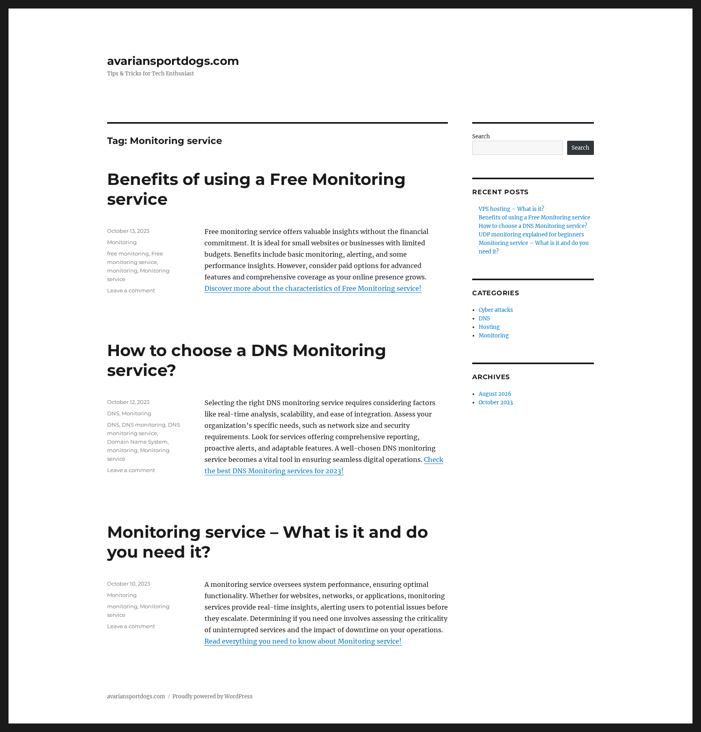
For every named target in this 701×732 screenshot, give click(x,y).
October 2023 (496, 402)
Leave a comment (131, 290)
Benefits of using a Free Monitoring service (534, 217)
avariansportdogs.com (173, 61)
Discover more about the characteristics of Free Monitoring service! (312, 288)
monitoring (122, 270)
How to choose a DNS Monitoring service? (533, 226)
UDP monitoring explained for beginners (532, 234)
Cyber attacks (496, 310)
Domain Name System (137, 441)
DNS (113, 413)
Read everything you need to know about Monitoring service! (303, 641)
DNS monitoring (144, 424)
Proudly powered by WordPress (212, 696)
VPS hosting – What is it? (511, 209)
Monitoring (122, 242)
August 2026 (495, 394)
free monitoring (128, 253)
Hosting (489, 327)
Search (481, 136)
